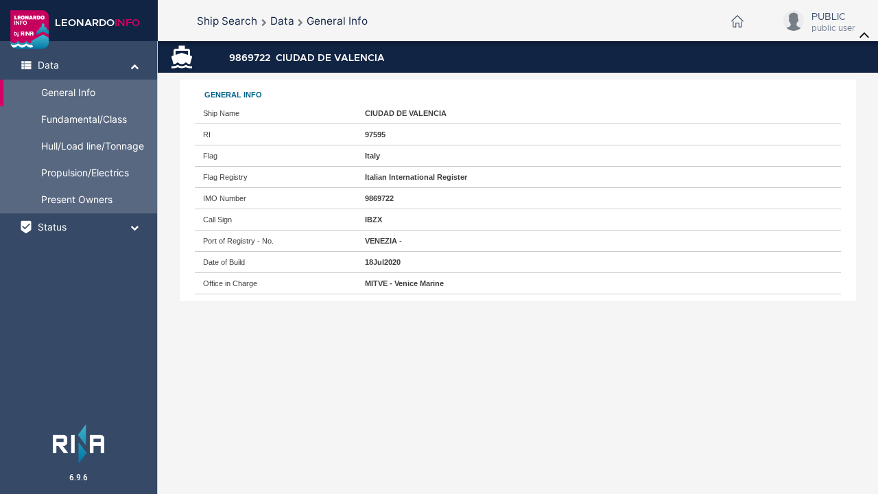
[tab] (78, 66)
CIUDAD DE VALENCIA (307, 57)
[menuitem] (227, 21)
